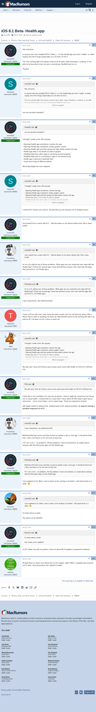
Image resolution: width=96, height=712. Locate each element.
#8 (94, 310)
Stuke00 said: (29, 127)
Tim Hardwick (52, 652)
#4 (94, 175)
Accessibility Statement (21, 690)
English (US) (89, 692)
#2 (94, 78)
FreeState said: (30, 284)
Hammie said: (29, 533)
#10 (93, 379)
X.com (8, 640)
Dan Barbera (6, 668)
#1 (94, 45)
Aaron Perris (52, 677)
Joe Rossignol (53, 644)
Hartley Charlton (7, 660)
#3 (94, 122)
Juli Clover (5, 644)
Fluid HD (7, 694)
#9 (94, 333)
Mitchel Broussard (8, 652)
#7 (94, 278)
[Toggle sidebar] (93, 10)
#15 (93, 558)
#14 (93, 527)
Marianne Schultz (53, 660)
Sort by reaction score (34, 35)
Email (3, 640)
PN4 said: (28, 384)
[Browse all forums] (86, 10)
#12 (93, 454)
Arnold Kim (5, 636)
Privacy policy (6, 690)
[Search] (90, 10)
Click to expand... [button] (58, 105)
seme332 (6, 35)
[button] (2, 4)
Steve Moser (6, 677)
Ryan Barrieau (52, 668)
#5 (94, 219)
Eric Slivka (51, 636)
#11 (93, 418)
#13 (93, 493)
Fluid (2, 694)
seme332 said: (29, 84)
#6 (94, 244)
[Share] (90, 45)
